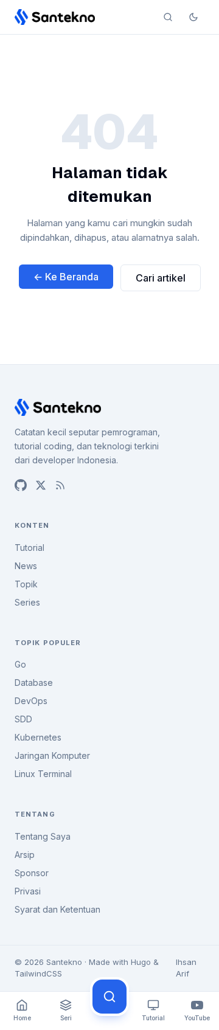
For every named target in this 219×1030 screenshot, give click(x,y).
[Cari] (109, 997)
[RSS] (60, 485)
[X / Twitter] (40, 485)
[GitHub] (21, 485)
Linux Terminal (43, 774)
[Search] (168, 17)
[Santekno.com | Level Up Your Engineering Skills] (55, 17)
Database (34, 682)
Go (20, 664)
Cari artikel (161, 278)
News (26, 566)
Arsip (25, 854)
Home (22, 1017)
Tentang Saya (43, 836)
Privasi (28, 891)
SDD (23, 719)
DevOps (31, 701)
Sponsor (32, 873)
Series (27, 602)
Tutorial (29, 547)
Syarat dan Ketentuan (57, 909)
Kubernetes (38, 737)
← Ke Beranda (66, 277)
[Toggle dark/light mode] (193, 17)
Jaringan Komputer (52, 755)
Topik (26, 584)
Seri (66, 1017)
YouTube (197, 1017)
